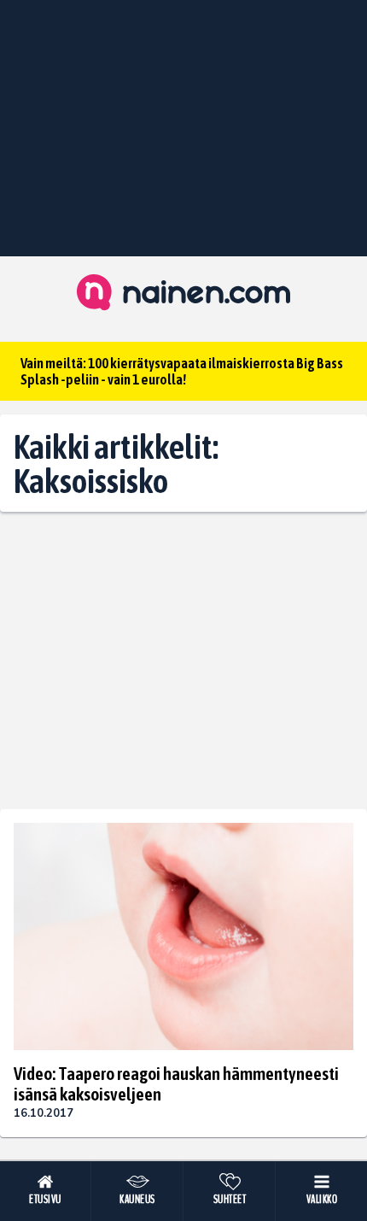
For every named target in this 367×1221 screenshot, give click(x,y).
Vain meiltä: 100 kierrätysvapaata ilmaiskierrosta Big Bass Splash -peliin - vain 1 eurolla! (181, 371)
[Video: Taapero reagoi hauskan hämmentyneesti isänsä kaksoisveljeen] (183, 936)
